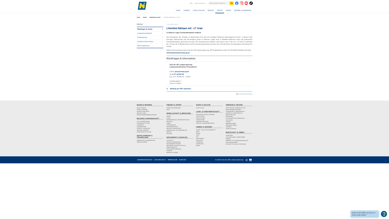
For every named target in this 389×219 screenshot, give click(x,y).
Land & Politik (199, 10)
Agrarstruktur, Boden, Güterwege (205, 114)
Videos (228, 10)
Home (178, 10)
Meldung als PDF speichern (180, 89)
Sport (167, 109)
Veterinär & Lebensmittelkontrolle (205, 123)
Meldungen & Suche (155, 17)
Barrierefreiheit (145, 160)
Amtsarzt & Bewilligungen (173, 142)
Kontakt (182, 160)
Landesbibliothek (141, 126)
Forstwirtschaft (200, 116)
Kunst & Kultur (200, 108)
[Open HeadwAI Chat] (384, 214)
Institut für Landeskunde (143, 128)
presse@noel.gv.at (182, 71)
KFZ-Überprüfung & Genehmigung (235, 118)
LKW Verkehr (229, 120)
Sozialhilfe (169, 150)
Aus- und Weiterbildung (143, 121)
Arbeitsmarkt (229, 135)
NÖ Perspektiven (143, 46)
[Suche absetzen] (232, 3)
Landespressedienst (144, 33)
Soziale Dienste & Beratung (173, 149)
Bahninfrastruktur (231, 114)
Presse (220, 10)
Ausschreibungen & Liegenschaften (235, 137)
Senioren (168, 132)
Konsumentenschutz (172, 126)
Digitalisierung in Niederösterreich (146, 140)
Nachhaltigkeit (200, 138)
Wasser (198, 145)
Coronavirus (169, 140)
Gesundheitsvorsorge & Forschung (175, 145)
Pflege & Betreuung (171, 147)
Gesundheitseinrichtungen (173, 143)
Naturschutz (199, 140)
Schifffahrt (228, 127)
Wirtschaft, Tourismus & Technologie (236, 144)
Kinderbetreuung (171, 125)
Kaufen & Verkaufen (142, 109)
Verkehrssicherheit (231, 128)
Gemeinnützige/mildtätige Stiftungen (147, 114)
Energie (198, 133)
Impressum (172, 160)
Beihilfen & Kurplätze (172, 152)
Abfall (197, 131)
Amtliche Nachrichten (145, 41)
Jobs (190, 3)
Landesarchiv (140, 125)
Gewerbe (228, 139)
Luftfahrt (228, 121)
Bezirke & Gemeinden (242, 10)
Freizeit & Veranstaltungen (173, 108)
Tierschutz (169, 133)
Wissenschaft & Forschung (144, 132)
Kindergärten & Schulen (143, 123)
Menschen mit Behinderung (173, 128)
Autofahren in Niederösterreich (234, 113)
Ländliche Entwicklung (202, 121)
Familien (168, 116)
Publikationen (142, 37)
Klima (197, 135)
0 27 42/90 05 (178, 74)
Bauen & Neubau (141, 108)
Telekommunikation (142, 142)
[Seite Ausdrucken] (250, 161)
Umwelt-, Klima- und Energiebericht (205, 130)
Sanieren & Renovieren (143, 111)
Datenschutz (160, 160)
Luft (197, 136)
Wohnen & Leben (141, 113)
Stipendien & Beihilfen (143, 130)
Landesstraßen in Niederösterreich (235, 111)
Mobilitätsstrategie (231, 123)
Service (211, 10)
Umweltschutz (200, 143)
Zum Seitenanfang (245, 94)
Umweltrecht (199, 142)
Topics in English (200, 3)
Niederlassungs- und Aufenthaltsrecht (176, 130)
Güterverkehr (229, 116)
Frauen (168, 118)
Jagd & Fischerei (200, 118)
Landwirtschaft (200, 119)
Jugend (168, 123)
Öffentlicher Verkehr (231, 125)
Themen (186, 10)
